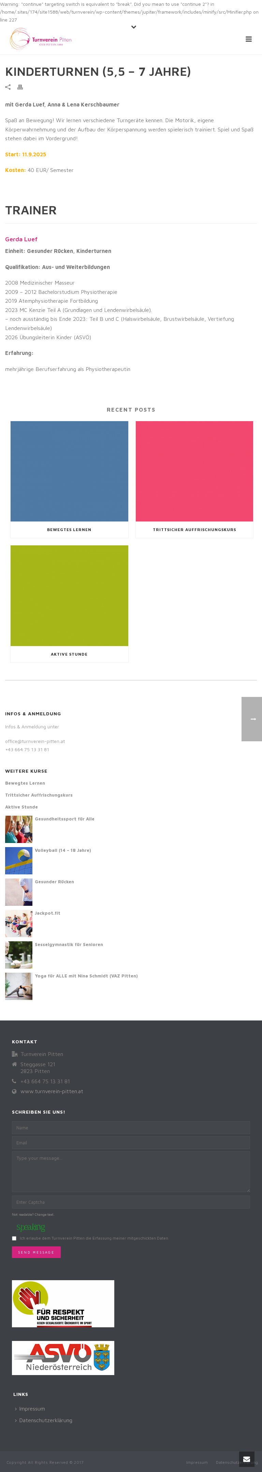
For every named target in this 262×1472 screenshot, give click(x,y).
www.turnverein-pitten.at (51, 1091)
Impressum (32, 1408)
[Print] (23, 87)
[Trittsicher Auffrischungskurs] (194, 471)
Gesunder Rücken (54, 881)
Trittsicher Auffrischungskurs (194, 529)
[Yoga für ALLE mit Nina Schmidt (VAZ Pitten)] (18, 986)
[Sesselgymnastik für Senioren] (18, 955)
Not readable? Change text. (33, 1214)
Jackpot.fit (47, 913)
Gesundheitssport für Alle (64, 818)
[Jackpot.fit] (18, 923)
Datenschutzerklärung (45, 1420)
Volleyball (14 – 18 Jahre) (63, 850)
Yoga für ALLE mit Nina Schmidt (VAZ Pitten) (86, 975)
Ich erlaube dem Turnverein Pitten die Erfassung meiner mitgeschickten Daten (94, 1238)
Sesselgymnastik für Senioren (69, 944)
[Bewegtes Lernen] (69, 471)
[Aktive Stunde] (69, 595)
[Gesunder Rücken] (18, 892)
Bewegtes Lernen (69, 529)
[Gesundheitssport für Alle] (18, 829)
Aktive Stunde (69, 654)
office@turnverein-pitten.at (35, 741)
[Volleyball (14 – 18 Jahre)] (18, 860)
